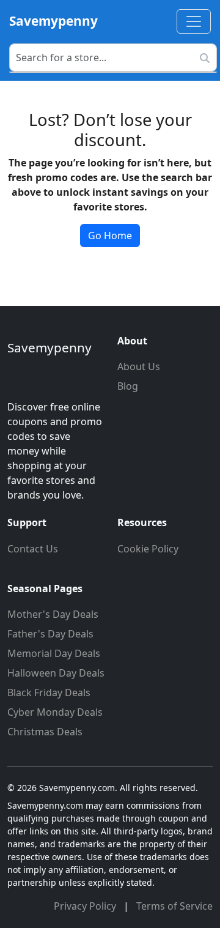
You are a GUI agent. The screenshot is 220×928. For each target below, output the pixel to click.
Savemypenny (53, 20)
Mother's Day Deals (52, 614)
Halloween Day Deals (56, 673)
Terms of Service (174, 906)
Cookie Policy (147, 548)
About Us (138, 366)
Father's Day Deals (50, 633)
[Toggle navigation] (194, 21)
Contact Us (32, 548)
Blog (127, 386)
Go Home (110, 235)
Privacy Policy (86, 906)
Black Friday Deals (48, 692)
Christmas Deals (44, 731)
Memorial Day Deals (53, 653)
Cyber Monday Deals (55, 712)
